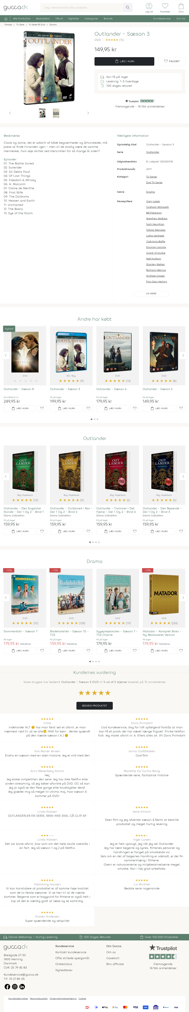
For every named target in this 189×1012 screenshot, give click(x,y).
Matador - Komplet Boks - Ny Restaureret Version (162, 633)
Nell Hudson (153, 258)
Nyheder (73, 18)
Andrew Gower (155, 276)
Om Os (180, 18)
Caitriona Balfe (155, 241)
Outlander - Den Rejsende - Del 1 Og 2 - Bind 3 (162, 510)
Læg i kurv (124, 61)
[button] (10, 113)
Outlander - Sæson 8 (19, 389)
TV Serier (151, 176)
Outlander (152, 152)
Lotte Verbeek (155, 235)
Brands (108, 18)
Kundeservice (162, 18)
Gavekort (112, 958)
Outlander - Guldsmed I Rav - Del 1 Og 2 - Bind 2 (71, 510)
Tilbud (59, 18)
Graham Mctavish (157, 207)
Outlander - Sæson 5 (158, 389)
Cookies (82, 998)
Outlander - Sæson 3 (65, 389)
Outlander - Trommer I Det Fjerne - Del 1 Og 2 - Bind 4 (116, 510)
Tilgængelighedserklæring (63, 998)
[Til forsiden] (16, 7)
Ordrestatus (63, 964)
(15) (114, 40)
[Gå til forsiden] (16, 947)
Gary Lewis (153, 201)
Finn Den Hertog (156, 281)
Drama (150, 192)
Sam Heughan (155, 224)
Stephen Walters (156, 218)
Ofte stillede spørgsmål (72, 958)
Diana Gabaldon (14, 515)
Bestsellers (43, 18)
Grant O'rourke (155, 253)
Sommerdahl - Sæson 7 (20, 631)
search (128, 7)
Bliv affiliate (115, 964)
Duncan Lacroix (156, 247)
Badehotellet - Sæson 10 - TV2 (69, 633)
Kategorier (91, 18)
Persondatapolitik (39, 998)
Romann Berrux (156, 270)
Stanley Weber (155, 264)
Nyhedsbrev (63, 970)
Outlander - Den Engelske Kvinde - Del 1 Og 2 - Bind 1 (24, 510)
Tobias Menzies (155, 230)
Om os (111, 952)
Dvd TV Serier (154, 182)
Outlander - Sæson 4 (111, 389)
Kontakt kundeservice (70, 952)
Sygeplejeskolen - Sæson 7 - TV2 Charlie (117, 633)
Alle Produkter (22, 18)
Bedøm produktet (94, 705)
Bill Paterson (154, 213)
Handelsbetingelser (18, 998)
